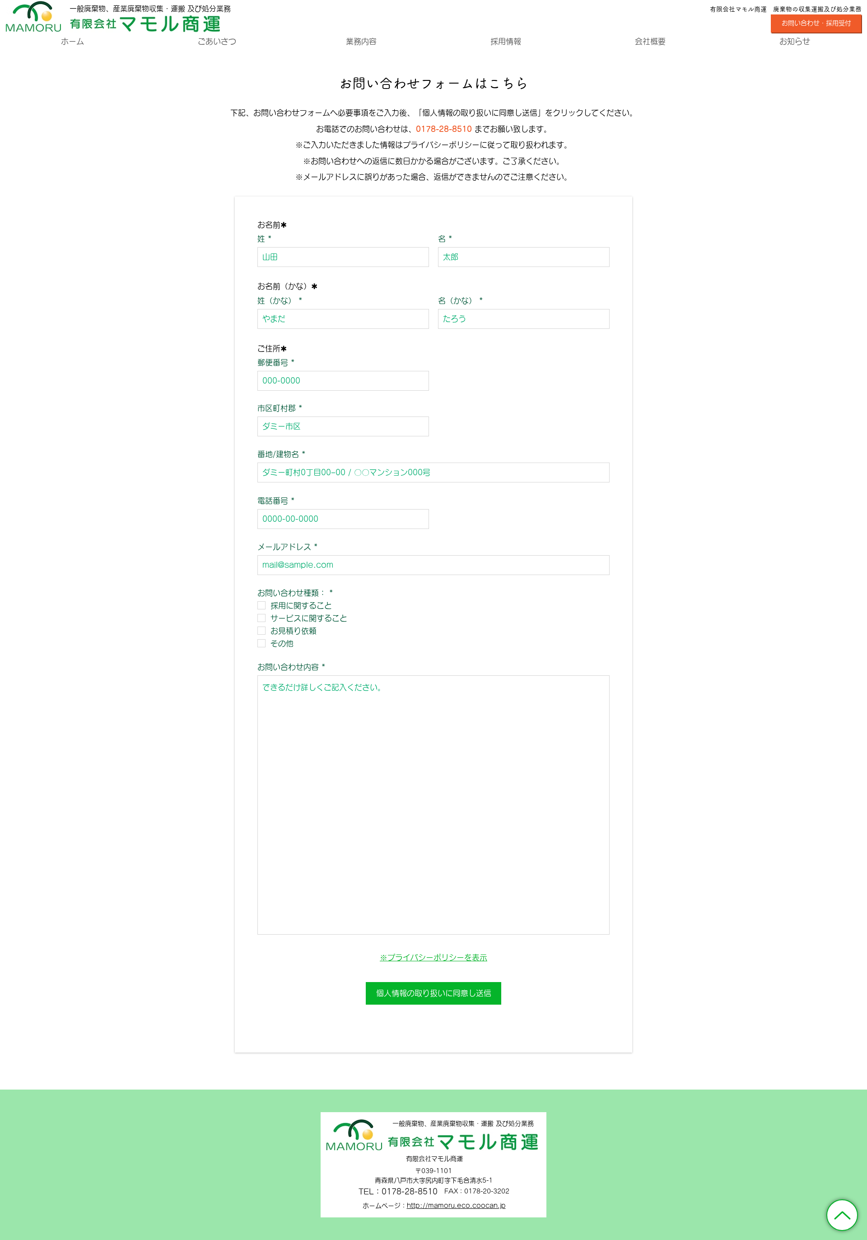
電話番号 (272, 501)
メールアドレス (284, 547)
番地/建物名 (278, 454)
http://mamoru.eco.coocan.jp (456, 1206)
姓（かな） (276, 300)
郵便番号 (272, 362)
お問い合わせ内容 (288, 667)
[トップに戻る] (842, 1215)
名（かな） (457, 300)
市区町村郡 (276, 408)
